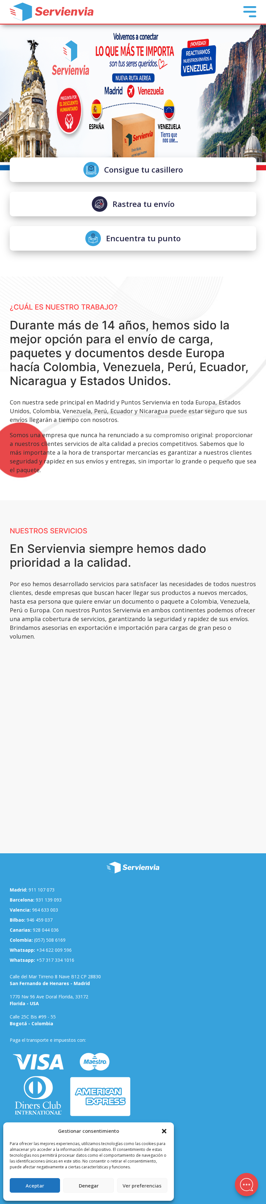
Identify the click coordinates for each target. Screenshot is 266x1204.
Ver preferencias (142, 1185)
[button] (164, 1131)
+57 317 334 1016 (42, 960)
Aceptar (35, 1185)
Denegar (89, 1185)
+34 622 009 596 (41, 950)
